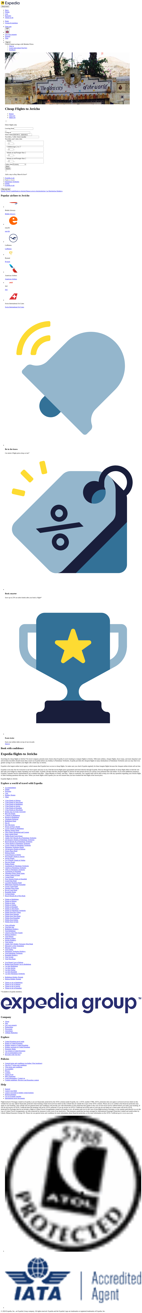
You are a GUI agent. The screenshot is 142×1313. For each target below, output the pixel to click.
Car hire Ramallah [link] (11, 972)
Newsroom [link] (8, 1029)
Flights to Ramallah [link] (11, 907)
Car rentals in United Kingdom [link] (15, 1051)
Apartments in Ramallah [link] (13, 871)
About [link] (7, 1021)
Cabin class (8, 164)
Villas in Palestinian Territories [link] (15, 870)
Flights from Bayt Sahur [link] (13, 912)
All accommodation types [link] (13, 1053)
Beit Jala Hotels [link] (10, 813)
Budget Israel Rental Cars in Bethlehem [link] (18, 964)
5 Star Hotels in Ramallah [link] (13, 808)
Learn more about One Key (18, 48)
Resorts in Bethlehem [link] (12, 817)
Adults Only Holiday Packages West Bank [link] (19, 944)
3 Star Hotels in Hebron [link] (13, 800)
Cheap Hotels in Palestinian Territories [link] (17, 843)
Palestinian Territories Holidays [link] (15, 951)
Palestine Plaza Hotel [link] (12, 888)
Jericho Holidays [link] (10, 940)
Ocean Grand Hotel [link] (11, 886)
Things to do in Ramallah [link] (13, 988)
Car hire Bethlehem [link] (11, 966)
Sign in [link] (7, 744)
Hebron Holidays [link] (10, 934)
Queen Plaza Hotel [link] (11, 851)
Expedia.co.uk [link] (9, 178)
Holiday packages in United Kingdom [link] (17, 1047)
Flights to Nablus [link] (10, 905)
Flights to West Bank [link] (12, 909)
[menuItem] (8, 191)
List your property (11, 34)
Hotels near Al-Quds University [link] (15, 812)
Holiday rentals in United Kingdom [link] (16, 1045)
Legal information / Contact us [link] (15, 1078)
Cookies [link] (7, 1073)
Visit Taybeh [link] (9, 957)
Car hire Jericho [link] (10, 968)
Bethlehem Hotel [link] (10, 821)
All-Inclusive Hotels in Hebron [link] (15, 849)
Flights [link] (7, 183)
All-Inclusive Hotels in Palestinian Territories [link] (19, 840)
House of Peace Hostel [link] (12, 827)
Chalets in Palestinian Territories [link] (15, 868)
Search (8, 168)
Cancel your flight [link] (11, 1091)
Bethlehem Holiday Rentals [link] (14, 977)
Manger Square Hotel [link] (12, 830)
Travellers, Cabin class (12, 137)
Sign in (8, 42)
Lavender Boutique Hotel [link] (13, 883)
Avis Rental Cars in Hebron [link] (14, 962)
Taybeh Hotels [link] (10, 894)
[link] (22, 10)
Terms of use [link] (9, 1074)
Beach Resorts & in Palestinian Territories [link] (18, 841)
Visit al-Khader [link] (10, 925)
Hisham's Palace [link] (10, 938)
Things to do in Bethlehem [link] (13, 982)
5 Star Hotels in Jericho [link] (12, 806)
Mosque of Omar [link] (10, 948)
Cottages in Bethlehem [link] (12, 815)
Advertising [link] (9, 1031)
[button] (71, 748)
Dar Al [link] (7, 823)
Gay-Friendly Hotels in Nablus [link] (15, 860)
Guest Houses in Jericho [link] (13, 855)
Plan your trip (6, 189)
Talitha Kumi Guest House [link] (14, 836)
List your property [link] (11, 1025)
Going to (8, 132)
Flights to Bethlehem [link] (12, 899)
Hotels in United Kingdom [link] (13, 1043)
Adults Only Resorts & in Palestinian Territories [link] (20, 838)
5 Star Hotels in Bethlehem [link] (14, 804)
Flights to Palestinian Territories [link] (15, 910)
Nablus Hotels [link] (9, 864)
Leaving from (9, 128)
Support (7, 36)
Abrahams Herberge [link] (11, 819)
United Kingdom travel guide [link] (14, 1041)
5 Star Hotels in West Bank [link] (14, 810)
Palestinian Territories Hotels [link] (14, 847)
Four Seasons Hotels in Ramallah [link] (16, 879)
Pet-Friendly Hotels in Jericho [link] (15, 856)
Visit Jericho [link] (9, 942)
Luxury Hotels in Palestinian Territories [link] (18, 845)
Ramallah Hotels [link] (10, 892)
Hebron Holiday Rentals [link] (13, 979)
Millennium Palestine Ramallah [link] (15, 884)
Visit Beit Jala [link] (9, 927)
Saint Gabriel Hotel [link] (11, 834)
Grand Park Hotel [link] (11, 881)
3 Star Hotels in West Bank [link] (14, 802)
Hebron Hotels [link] (10, 853)
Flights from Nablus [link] (11, 920)
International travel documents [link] (15, 1098)
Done (7, 166)
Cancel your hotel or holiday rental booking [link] (19, 1093)
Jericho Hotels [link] (9, 858)
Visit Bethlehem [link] (10, 931)
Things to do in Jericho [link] (12, 986)
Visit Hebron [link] (9, 936)
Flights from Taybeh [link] (11, 922)
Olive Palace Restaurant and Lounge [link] (17, 832)
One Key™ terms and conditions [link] (16, 1065)
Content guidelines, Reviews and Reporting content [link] (22, 1080)
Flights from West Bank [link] (13, 916)
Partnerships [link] (9, 1027)
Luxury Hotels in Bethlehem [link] (14, 828)
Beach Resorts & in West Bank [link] (15, 896)
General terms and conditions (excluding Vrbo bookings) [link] (23, 1063)
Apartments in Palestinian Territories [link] (17, 866)
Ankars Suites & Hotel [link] (12, 875)
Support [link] (7, 1089)
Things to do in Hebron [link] (12, 984)
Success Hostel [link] (10, 862)
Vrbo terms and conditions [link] (13, 1067)
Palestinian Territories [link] (12, 182)
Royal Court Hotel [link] (11, 890)
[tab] (11, 114)
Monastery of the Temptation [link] (14, 946)
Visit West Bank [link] (10, 959)
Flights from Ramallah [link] (12, 918)
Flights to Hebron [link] (11, 901)
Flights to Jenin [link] (10, 903)
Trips (6, 38)
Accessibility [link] (9, 1069)
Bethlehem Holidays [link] (11, 929)
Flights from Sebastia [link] (12, 914)
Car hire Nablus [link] (10, 970)
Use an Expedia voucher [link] (13, 1096)
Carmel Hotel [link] (9, 877)
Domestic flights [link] (10, 1049)
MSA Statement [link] (10, 1076)
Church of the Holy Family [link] (14, 933)
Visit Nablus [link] (9, 949)
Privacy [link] (7, 1071)
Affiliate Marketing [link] (11, 1033)
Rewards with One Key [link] (13, 1054)
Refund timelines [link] (10, 1094)
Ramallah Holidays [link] (11, 955)
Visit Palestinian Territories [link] (14, 953)
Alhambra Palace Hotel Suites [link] (15, 873)
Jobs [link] (6, 1023)
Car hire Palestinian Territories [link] (15, 974)
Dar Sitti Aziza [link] (10, 825)
